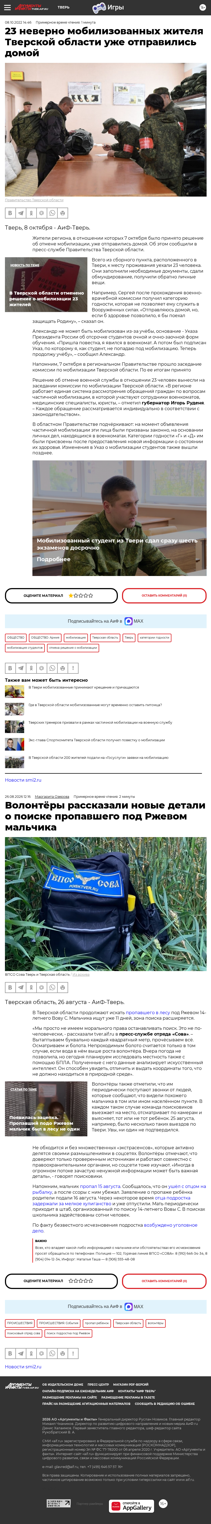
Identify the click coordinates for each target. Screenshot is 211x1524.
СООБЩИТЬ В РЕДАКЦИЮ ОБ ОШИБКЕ (165, 1404)
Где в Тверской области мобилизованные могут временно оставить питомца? (95, 705)
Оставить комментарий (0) (164, 595)
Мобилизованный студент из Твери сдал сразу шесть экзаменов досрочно (117, 544)
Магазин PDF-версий (130, 1384)
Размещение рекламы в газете (128, 1397)
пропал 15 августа (100, 1186)
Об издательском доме (62, 1384)
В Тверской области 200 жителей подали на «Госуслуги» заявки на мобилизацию (98, 758)
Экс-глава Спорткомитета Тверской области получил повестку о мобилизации (97, 740)
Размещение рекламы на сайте (69, 1397)
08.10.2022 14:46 (18, 22)
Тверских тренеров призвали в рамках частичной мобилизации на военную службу (100, 722)
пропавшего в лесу (148, 1012)
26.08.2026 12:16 (17, 797)
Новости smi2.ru (23, 780)
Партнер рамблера (90, 1503)
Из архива (81, 974)
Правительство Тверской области (34, 200)
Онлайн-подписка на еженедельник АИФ (78, 1391)
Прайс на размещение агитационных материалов (86, 1404)
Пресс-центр (98, 1384)
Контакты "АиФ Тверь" (137, 1391)
